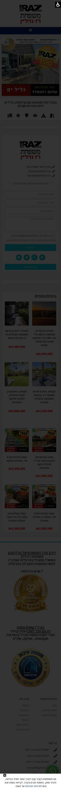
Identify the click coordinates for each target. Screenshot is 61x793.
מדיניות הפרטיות (33, 786)
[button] (4, 775)
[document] (30, 396)
